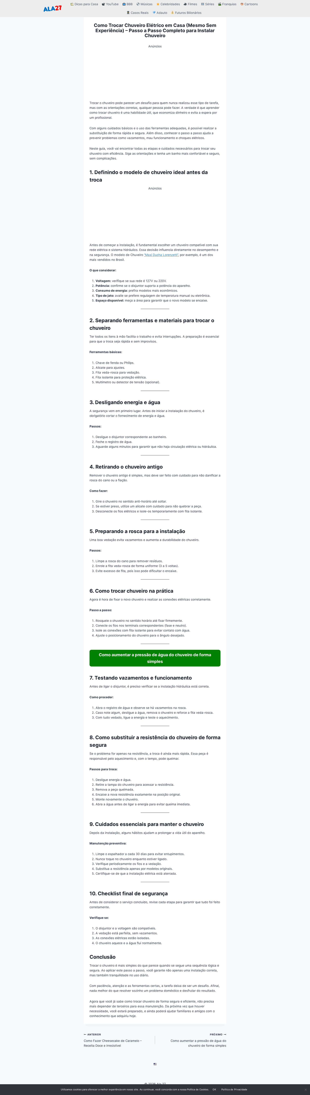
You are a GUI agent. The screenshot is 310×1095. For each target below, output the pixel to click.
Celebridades (170, 4)
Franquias (228, 4)
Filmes (192, 4)
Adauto (161, 13)
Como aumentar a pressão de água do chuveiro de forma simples (198, 1040)
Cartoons (251, 4)
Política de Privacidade (234, 1089)
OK (214, 1089)
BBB (129, 4)
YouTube (112, 4)
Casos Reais (139, 13)
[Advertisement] (155, 74)
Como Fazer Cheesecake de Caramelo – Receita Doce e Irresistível (113, 1040)
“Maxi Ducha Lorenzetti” (161, 255)
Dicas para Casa (86, 4)
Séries (209, 4)
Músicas (146, 4)
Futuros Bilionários (187, 13)
